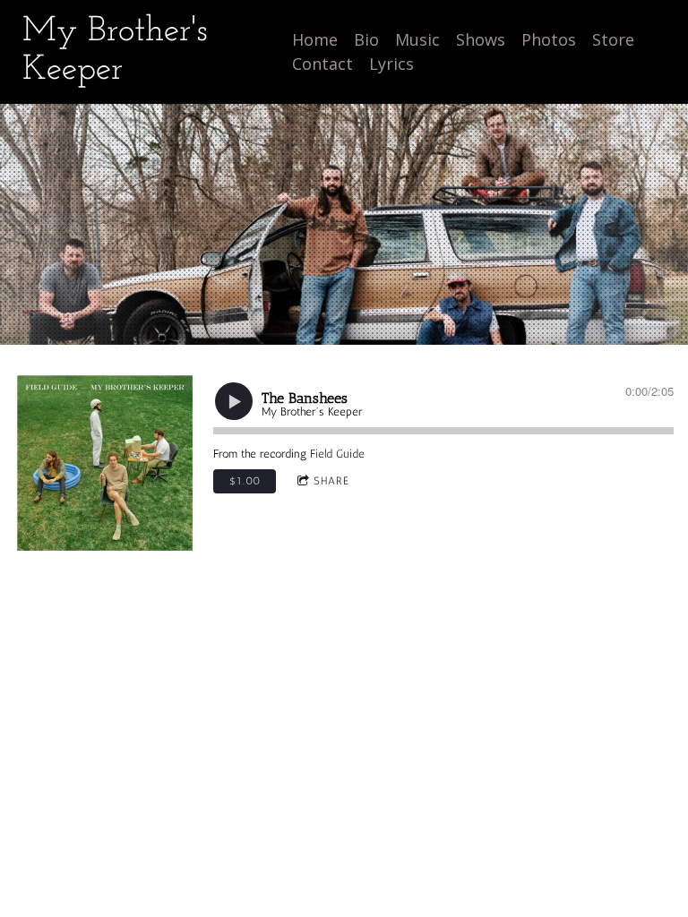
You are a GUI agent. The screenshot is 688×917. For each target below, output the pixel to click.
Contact (322, 63)
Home (315, 39)
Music (417, 39)
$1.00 (245, 481)
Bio (366, 39)
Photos (548, 39)
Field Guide (337, 453)
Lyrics (391, 63)
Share (331, 481)
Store (613, 39)
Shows (480, 39)
